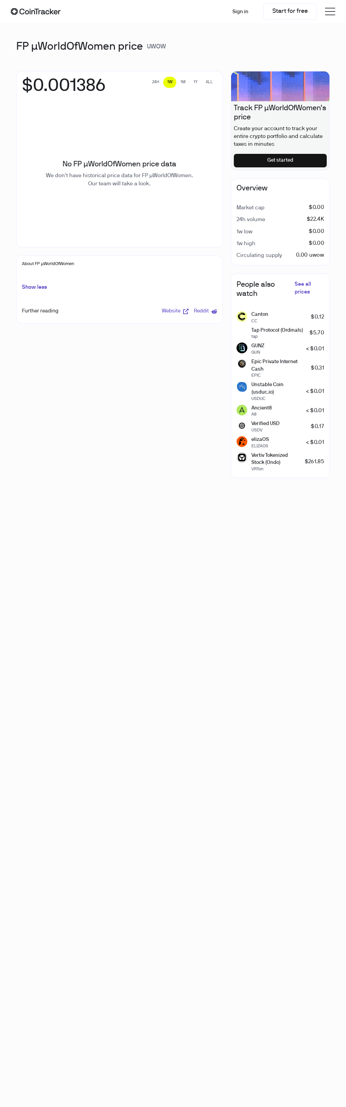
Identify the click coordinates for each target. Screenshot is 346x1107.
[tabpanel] (63, 89)
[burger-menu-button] (330, 11)
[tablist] (182, 82)
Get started (280, 160)
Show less (34, 287)
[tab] (155, 82)
